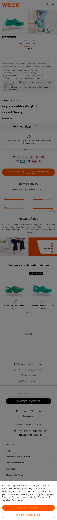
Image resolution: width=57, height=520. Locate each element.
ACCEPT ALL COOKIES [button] (29, 508)
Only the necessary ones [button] (28, 515)
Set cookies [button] (18, 500)
